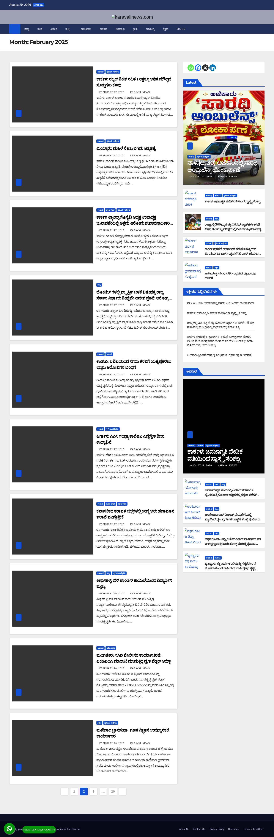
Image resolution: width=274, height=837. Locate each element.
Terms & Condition (253, 829)
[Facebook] (198, 67)
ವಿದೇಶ (54, 29)
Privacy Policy (216, 829)
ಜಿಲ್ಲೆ (67, 29)
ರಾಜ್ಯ (26, 29)
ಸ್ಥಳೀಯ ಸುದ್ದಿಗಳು (113, 72)
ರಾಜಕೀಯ (86, 29)
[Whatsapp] (191, 67)
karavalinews (140, 92)
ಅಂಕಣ (104, 29)
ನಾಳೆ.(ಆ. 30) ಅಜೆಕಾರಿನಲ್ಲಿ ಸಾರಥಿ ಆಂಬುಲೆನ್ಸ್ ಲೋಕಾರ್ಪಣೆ (222, 166)
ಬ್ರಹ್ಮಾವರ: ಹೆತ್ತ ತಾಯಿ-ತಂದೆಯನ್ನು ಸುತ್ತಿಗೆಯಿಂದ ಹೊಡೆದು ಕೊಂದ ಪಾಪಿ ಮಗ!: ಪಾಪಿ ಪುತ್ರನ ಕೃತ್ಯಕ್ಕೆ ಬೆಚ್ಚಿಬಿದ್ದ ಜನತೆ (230, 568)
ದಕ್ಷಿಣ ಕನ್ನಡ (110, 210)
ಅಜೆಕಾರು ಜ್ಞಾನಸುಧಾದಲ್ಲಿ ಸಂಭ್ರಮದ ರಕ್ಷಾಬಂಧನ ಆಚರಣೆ (219, 355)
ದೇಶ (39, 29)
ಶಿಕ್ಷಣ (166, 29)
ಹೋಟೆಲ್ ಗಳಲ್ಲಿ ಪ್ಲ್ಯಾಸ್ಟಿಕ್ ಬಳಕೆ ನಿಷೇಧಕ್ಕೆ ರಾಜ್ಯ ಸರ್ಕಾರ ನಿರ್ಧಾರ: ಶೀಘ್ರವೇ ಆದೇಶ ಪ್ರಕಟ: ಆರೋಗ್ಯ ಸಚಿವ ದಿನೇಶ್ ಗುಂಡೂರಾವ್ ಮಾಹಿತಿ (132, 298)
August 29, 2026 (201, 176)
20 (113, 791)
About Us (184, 829)
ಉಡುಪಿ (100, 210)
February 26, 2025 (112, 593)
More (181, 29)
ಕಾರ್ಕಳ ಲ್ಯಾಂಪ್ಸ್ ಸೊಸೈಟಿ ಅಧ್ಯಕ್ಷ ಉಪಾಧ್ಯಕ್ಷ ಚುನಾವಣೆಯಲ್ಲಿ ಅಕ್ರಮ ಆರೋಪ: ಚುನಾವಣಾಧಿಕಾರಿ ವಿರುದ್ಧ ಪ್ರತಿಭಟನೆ (133, 223)
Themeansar (73, 829)
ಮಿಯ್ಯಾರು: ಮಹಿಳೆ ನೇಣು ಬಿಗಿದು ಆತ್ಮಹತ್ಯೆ (125, 148)
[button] (262, 28)
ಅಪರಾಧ (120, 29)
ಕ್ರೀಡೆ (135, 29)
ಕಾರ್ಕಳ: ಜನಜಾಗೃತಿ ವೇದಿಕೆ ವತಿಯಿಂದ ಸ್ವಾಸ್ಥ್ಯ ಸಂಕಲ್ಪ (232, 201)
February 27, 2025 (112, 92)
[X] (205, 67)
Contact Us (199, 829)
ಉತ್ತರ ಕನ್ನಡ (110, 504)
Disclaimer (234, 829)
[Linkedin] (212, 67)
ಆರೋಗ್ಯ (150, 29)
